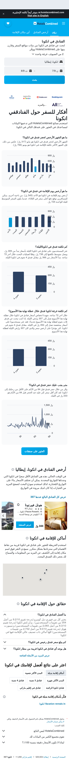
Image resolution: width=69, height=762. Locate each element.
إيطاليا (45, 756)
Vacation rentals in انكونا (52, 703)
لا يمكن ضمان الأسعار (55, 721)
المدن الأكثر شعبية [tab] (33, 673)
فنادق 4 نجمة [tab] (18, 680)
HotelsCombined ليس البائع (49, 731)
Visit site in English (38, 15)
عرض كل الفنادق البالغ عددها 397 (48, 497)
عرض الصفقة (25, 524)
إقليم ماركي (27, 756)
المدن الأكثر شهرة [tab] (55, 680)
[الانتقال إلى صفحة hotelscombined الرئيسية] (45, 23)
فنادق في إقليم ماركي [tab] (30, 687)
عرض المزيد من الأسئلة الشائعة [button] (35, 655)
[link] (34, 451)
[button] (3, 13)
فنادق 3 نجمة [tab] (35, 680)
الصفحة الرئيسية (58, 756)
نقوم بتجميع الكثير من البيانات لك (47, 736)
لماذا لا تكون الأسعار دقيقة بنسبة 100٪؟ (43, 742)
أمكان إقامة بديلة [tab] (56, 673)
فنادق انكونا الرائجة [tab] (55, 687)
